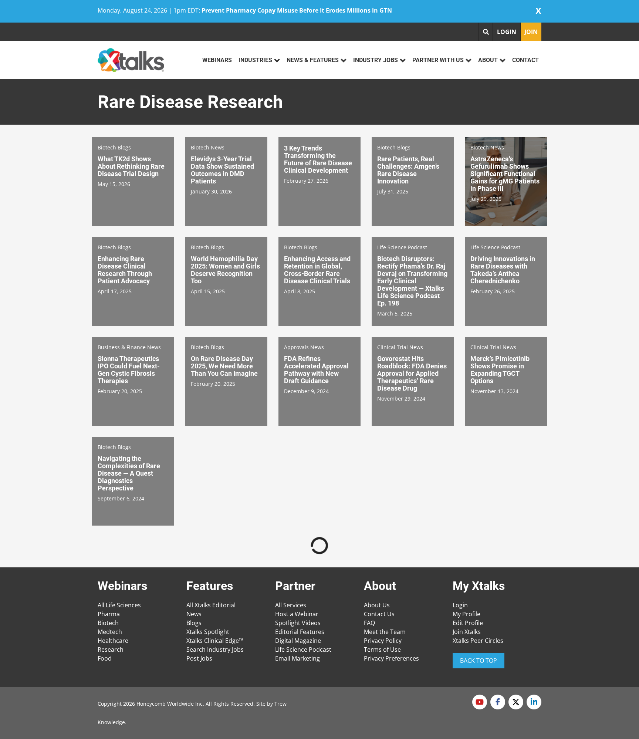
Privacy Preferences (391, 658)
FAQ (369, 623)
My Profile (466, 614)
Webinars (217, 60)
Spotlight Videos (298, 623)
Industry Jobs (375, 60)
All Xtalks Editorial (211, 605)
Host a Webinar (296, 614)
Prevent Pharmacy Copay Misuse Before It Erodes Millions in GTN (297, 10)
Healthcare (113, 641)
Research (111, 649)
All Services (290, 605)
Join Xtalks (467, 632)
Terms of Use (382, 649)
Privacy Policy (383, 641)
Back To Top (478, 661)
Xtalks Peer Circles (478, 641)
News (194, 614)
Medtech (110, 632)
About (488, 60)
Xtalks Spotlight (207, 632)
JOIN (531, 32)
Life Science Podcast (303, 649)
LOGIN (506, 32)
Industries (255, 60)
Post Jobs (199, 658)
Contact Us (379, 614)
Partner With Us (438, 60)
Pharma (109, 614)
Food (105, 658)
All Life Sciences (119, 605)
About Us (377, 605)
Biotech (108, 623)
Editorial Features (299, 632)
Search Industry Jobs (215, 649)
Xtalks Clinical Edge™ (214, 641)
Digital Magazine (298, 641)
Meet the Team (385, 632)
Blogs (194, 623)
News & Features (313, 60)
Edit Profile (468, 623)
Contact (525, 60)
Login (460, 605)
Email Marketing (297, 658)
